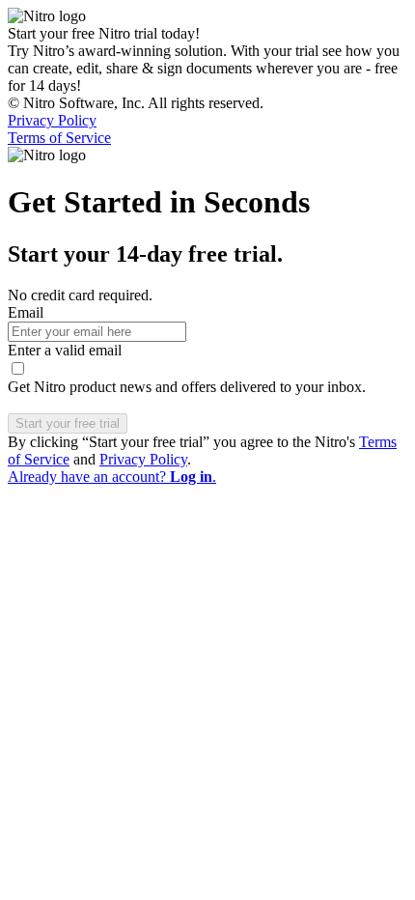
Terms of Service (59, 137)
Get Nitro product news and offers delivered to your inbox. (187, 387)
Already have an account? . (112, 476)
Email (25, 312)
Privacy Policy (52, 120)
